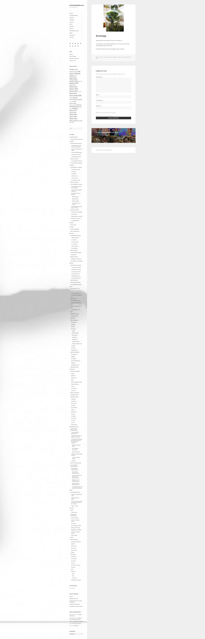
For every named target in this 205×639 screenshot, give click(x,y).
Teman (70, 108)
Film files (73, 543)
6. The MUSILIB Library (76, 278)
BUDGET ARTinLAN (74, 158)
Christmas (73, 405)
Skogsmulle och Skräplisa (76, 529)
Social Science (74, 388)
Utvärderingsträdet (75, 220)
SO (75, 101)
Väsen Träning (74, 535)
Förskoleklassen (72, 77)
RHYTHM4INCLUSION (73, 30)
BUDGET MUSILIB (74, 280)
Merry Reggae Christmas (76, 525)
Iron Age (73, 414)
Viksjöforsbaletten (75, 341)
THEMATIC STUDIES (74, 397)
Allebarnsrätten (75, 196)
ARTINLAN (71, 17)
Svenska (79, 106)
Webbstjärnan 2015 (75, 365)
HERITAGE (73, 571)
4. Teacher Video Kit (75, 273)
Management (74, 254)
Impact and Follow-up (74, 231)
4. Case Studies (74, 244)
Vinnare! (71, 596)
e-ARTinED (76, 74)
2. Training (73, 171)
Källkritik (73, 356)
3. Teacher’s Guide (75, 241)
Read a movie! (74, 550)
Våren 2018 (72, 112)
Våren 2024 (71, 122)
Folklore (72, 409)
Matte (75, 93)
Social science (72, 103)
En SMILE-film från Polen (74, 604)
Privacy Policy (73, 224)
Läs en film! (73, 523)
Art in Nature (74, 403)
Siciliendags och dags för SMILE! (76, 606)
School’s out (74, 578)
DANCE (71, 510)
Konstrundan (74, 335)
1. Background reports (75, 169)
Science (70, 101)
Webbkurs (73, 362)
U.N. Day (73, 422)
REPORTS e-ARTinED (74, 210)
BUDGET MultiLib (73, 250)
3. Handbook (73, 173)
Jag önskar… (76, 625)
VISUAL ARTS (73, 554)
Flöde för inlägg (72, 56)
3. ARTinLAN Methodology (76, 152)
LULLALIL (71, 22)
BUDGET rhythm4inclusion (75, 463)
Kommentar (99, 77)
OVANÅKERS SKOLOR (74, 313)
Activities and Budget (74, 229)
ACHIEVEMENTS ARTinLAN (76, 143)
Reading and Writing (75, 527)
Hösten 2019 (73, 87)
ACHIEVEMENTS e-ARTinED (76, 167)
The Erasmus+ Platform (76, 218)
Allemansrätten (75, 198)
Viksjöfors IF (74, 337)
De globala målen (74, 316)
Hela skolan (73, 79)
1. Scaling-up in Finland (76, 267)
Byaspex (73, 331)
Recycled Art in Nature (76, 565)
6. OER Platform (74, 248)
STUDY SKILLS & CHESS (76, 580)
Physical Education (75, 384)
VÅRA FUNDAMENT (74, 320)
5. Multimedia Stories (75, 276)
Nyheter (71, 97)
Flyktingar (73, 324)
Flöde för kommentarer (74, 58)
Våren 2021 (73, 119)
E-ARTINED (71, 19)
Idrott (71, 93)
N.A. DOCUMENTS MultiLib (75, 252)
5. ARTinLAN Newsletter (76, 156)
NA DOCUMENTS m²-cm (75, 300)
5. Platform (73, 460)
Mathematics (73, 377)
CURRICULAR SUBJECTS (75, 371)
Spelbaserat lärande (72, 105)
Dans (71, 74)
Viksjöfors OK (75, 339)
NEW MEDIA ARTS (74, 539)
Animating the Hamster (76, 541)
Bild (79, 71)
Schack (80, 99)
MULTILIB (71, 26)
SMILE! (70, 33)
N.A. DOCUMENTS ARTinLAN (76, 163)
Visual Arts (73, 390)
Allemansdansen (73, 71)
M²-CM (70, 24)
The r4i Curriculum (76, 451)
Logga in (71, 54)
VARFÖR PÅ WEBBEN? (74, 352)
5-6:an (76, 69)
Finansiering (73, 322)
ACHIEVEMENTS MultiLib (75, 235)
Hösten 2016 (80, 81)
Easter (73, 573)
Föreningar (73, 328)
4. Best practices (74, 175)
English (71, 75)
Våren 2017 (73, 110)
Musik (77, 95)
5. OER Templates (74, 246)
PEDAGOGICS (72, 35)
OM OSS (71, 13)
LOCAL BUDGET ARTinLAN (76, 161)
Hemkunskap (73, 81)
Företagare (73, 345)
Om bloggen (73, 358)
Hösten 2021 (73, 91)
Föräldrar (73, 326)
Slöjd (73, 101)
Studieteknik (73, 106)
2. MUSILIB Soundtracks (76, 269)
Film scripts (73, 548)
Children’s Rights (75, 201)
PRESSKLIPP (72, 318)
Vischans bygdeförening (77, 343)
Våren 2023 (79, 121)
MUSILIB (71, 28)
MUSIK (71, 537)
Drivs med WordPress (107, 150)
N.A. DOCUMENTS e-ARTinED (76, 184)
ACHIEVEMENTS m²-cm (75, 288)
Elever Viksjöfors (108, 57)
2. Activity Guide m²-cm (76, 293)
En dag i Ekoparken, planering (76, 139)
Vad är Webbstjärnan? (75, 360)
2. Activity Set (74, 239)
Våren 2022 (73, 121)
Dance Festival (74, 407)
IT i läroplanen (74, 354)
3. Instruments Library (75, 271)
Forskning (73, 348)
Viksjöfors (75, 108)
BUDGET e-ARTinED (74, 182)
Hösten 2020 (73, 89)
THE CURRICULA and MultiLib (76, 261)
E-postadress (99, 100)
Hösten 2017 (74, 83)
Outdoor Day (73, 418)
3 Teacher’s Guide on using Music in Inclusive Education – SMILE (76, 502)
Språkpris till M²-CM (73, 598)
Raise (73, 575)
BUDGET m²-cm (73, 298)
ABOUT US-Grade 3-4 (118, 57)
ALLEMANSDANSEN (73, 15)
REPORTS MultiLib (74, 256)
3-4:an (71, 69)
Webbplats (98, 105)
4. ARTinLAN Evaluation (76, 154)
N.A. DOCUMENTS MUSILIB (75, 284)
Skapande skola (74, 350)
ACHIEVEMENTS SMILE (75, 492)
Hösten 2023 (79, 91)
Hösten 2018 (72, 85)
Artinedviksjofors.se (76, 5)
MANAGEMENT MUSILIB (75, 282)
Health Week (73, 411)
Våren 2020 (73, 116)
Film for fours (74, 546)
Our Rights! (73, 416)
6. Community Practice (75, 180)
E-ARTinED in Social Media (76, 212)
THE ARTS (71, 37)
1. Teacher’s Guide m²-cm (76, 290)
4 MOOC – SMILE (74, 506)
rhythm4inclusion (73, 99)
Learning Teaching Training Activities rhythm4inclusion (77, 476)
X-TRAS (71, 569)
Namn (98, 94)
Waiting (72, 552)
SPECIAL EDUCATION (74, 392)
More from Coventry (78, 621)
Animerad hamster (75, 517)
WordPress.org (72, 60)
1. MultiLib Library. (75, 237)
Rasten (75, 98)
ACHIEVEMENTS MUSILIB (75, 265)
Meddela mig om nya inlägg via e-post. (104, 116)
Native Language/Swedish (76, 382)
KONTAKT (71, 222)
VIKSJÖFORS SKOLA (74, 367)
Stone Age (73, 420)
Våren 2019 (73, 114)
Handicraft (73, 375)
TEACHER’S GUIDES (74, 394)
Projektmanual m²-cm (75, 309)
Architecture (73, 401)
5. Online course (74, 178)
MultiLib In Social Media (76, 259)
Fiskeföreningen (75, 333)
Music (72, 379)
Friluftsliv (75, 75)
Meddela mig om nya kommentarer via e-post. (106, 112)
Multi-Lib (72, 95)
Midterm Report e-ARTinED (76, 216)
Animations (73, 399)
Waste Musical (74, 424)
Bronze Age (73, 560)
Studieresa (79, 105)
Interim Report (74, 214)
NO (80, 95)
